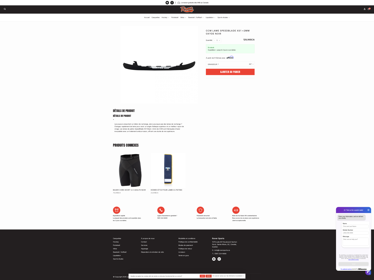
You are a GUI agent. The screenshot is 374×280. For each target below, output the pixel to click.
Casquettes (156, 17)
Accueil (147, 17)
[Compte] (365, 9)
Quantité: (209, 40)
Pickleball (174, 17)
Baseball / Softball (195, 17)
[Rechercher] (5, 9)
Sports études (222, 17)
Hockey (164, 17)
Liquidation (209, 17)
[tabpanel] (159, 65)
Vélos (182, 17)
